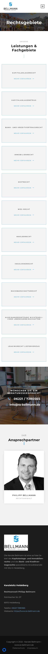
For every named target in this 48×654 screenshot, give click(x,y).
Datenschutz (19, 648)
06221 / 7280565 (27, 399)
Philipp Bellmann (24, 495)
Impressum (32, 648)
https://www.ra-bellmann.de (27, 611)
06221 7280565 (18, 608)
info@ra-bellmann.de (24, 404)
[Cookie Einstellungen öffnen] (4, 651)
